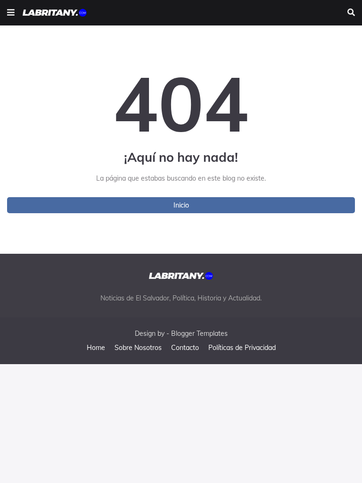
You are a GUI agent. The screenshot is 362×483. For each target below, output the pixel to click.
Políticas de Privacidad (242, 347)
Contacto (185, 347)
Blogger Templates (199, 333)
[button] (11, 13)
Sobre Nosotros (138, 347)
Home (96, 347)
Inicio (181, 205)
